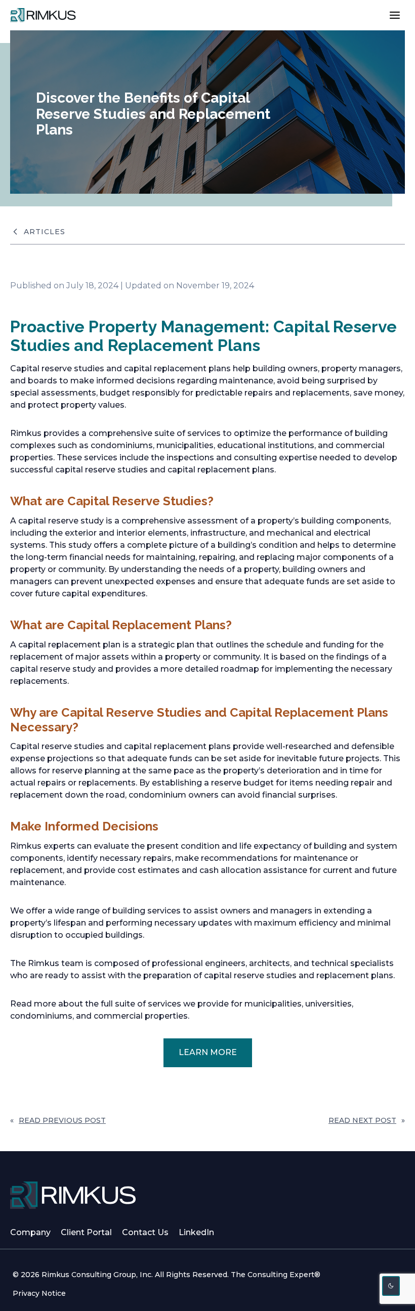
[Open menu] (394, 15)
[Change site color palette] (391, 1286)
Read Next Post (362, 1120)
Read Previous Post (62, 1120)
